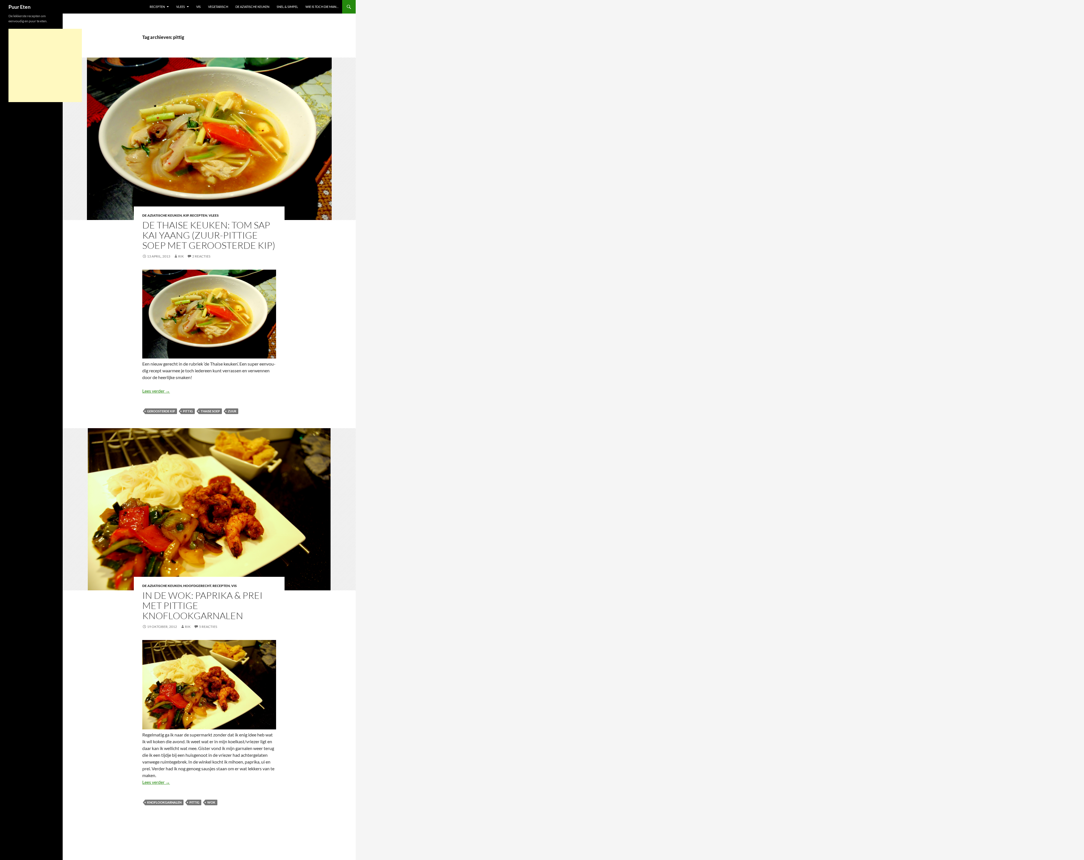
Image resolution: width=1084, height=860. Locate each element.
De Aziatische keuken (252, 6)
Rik (181, 256)
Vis (198, 6)
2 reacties (201, 256)
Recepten (157, 6)
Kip (186, 215)
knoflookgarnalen (164, 802)
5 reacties (208, 626)
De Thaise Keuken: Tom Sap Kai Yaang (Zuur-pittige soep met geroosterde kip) (208, 235)
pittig (188, 411)
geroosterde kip (161, 411)
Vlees (180, 6)
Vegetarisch (218, 6)
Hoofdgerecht (197, 586)
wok (211, 802)
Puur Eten (19, 7)
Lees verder (156, 390)
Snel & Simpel (287, 6)
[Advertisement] (45, 65)
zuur (232, 411)
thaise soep (210, 411)
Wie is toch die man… (321, 6)
